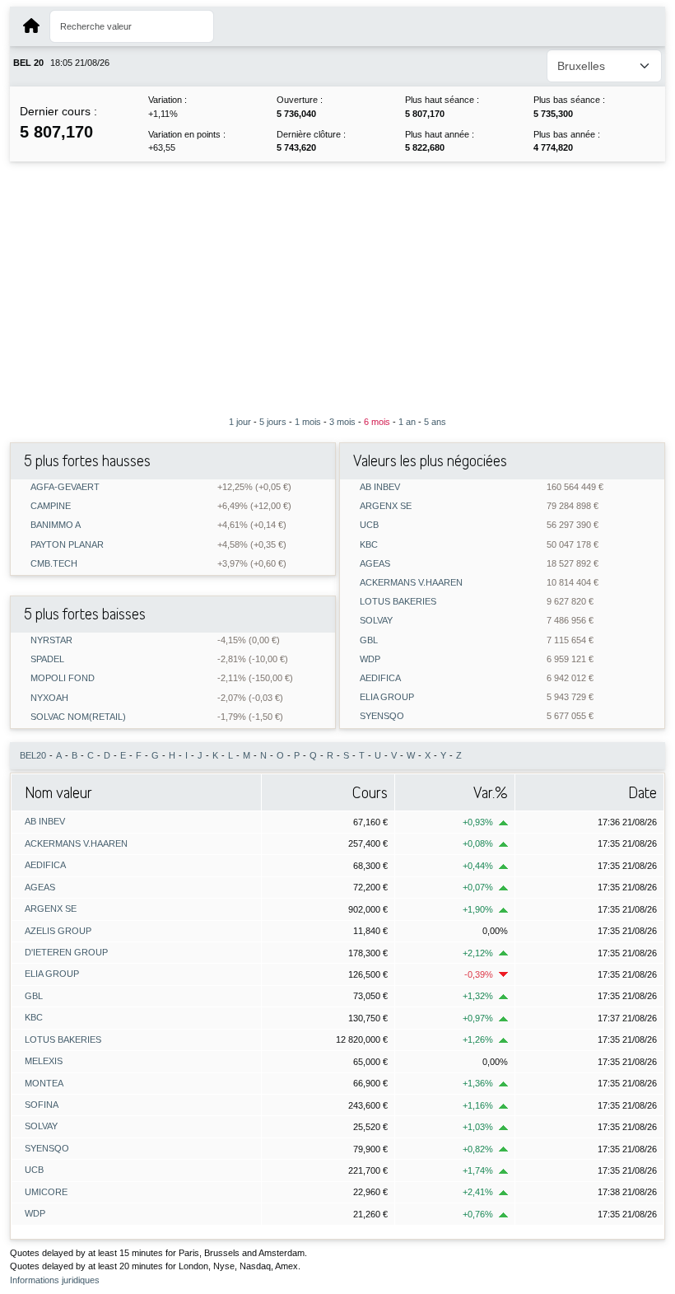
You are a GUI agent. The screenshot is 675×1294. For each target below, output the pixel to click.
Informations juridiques (55, 1280)
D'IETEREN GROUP (66, 952)
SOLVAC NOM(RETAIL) (78, 717)
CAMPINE (50, 506)
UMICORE (46, 1192)
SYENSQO (382, 716)
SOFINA (41, 1104)
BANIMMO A (55, 525)
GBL (369, 640)
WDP (370, 659)
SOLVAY (376, 620)
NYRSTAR (51, 640)
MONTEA (44, 1083)
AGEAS (375, 563)
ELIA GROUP (387, 697)
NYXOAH (49, 698)
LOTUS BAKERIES (398, 601)
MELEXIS (44, 1061)
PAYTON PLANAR (67, 544)
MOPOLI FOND (62, 678)
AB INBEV (380, 487)
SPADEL (47, 659)
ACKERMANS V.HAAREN (411, 582)
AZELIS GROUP (58, 931)
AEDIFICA (380, 678)
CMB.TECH (53, 563)
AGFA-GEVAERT (65, 487)
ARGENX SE (386, 506)
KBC (369, 544)
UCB (369, 525)
